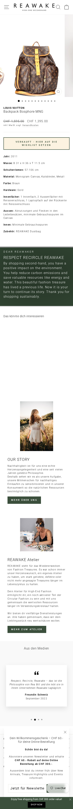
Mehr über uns (24, 500)
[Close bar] (70, 799)
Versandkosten (30, 125)
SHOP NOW (36, 804)
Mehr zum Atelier (27, 629)
